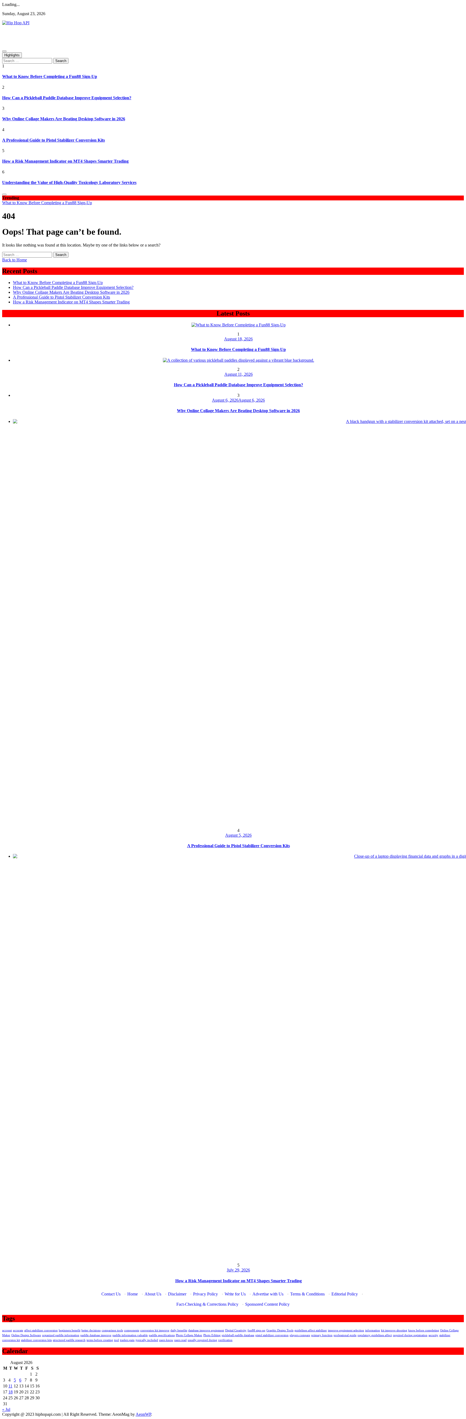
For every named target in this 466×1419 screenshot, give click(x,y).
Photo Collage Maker (189, 1335)
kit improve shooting (394, 1330)
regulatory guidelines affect (375, 1335)
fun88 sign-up (256, 1330)
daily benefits (178, 1330)
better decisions (91, 1330)
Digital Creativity (235, 1330)
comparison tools (112, 1330)
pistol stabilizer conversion (272, 1335)
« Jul (6, 1409)
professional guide (345, 1335)
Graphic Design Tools (279, 1330)
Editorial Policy (344, 1294)
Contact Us (111, 1294)
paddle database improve (95, 1335)
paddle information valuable (130, 1335)
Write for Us (235, 1294)
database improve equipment (206, 1330)
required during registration (410, 1335)
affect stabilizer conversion (41, 1330)
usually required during (202, 1340)
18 (10, 1392)
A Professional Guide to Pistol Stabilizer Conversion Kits (53, 140)
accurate (18, 1330)
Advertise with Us (267, 1294)
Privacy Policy (205, 1294)
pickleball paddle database (238, 1335)
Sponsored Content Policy (267, 1304)
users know (166, 1340)
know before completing (423, 1330)
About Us (153, 1294)
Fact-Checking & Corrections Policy (207, 1304)
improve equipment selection (346, 1330)
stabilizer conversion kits (36, 1340)
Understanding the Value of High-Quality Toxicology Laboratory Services (69, 182)
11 (10, 1386)
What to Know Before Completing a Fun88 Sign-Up (49, 76)
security (433, 1335)
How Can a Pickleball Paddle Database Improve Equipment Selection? (66, 97)
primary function (322, 1335)
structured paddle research (69, 1340)
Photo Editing (212, 1335)
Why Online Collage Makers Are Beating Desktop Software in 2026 (63, 119)
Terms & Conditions (307, 1294)
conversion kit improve (154, 1330)
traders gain (127, 1340)
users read (180, 1340)
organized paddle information (60, 1335)
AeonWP (143, 1414)
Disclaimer (177, 1294)
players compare (300, 1335)
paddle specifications (162, 1335)
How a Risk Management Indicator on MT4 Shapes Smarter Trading (65, 161)
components (131, 1330)
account (7, 1330)
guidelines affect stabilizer (310, 1330)
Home (132, 1294)
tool (116, 1340)
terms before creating (100, 1340)
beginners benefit (69, 1330)
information (372, 1330)
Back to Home (14, 260)
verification (225, 1340)
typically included (147, 1340)
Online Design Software (26, 1335)
